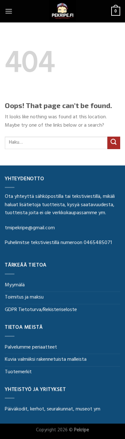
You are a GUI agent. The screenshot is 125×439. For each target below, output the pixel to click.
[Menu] (9, 11)
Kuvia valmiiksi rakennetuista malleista (46, 360)
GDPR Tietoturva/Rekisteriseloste (41, 310)
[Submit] (113, 143)
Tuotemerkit (18, 372)
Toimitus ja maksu (24, 297)
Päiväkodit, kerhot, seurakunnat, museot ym (52, 409)
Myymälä (15, 285)
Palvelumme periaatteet (31, 347)
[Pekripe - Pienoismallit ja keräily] (62, 11)
